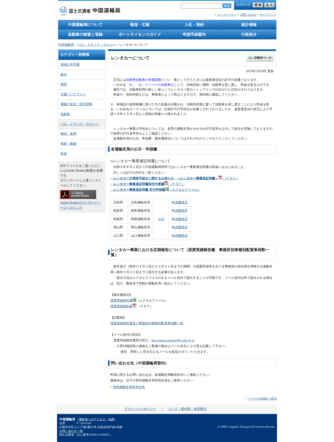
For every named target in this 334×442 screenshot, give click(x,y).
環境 (63, 84)
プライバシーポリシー (140, 409)
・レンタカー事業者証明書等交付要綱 (137, 184)
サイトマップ (268, 14)
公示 (161, 219)
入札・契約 (194, 25)
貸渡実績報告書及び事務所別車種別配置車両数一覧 (146, 323)
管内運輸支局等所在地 (129, 387)
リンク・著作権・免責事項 (187, 409)
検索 (227, 6)
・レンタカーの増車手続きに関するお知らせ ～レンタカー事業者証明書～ (164, 178)
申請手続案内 (194, 34)
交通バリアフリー (73, 94)
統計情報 (249, 25)
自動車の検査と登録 (85, 34)
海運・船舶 (68, 143)
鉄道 (63, 153)
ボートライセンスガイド (140, 34)
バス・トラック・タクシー (96, 44)
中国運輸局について (85, 25)
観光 (63, 74)
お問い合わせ (248, 14)
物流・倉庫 (68, 133)
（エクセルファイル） (155, 189)
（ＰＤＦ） (230, 178)
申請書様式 (179, 202)
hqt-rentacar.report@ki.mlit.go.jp (173, 340)
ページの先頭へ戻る (262, 398)
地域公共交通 (70, 64)
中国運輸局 (66, 44)
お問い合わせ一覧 (71, 431)
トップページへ (227, 14)
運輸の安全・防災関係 (76, 104)
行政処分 (249, 34)
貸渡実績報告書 (121, 300)
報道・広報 (140, 25)
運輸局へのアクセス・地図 (96, 419)
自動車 (65, 114)
